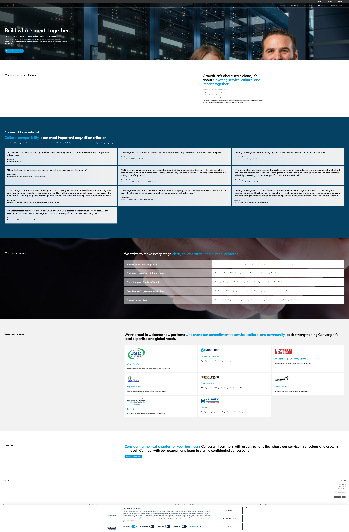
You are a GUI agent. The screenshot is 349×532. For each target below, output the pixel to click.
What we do (294, 5)
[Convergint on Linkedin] (337, 497)
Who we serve (307, 5)
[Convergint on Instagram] (345, 497)
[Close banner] (246, 507)
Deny (229, 526)
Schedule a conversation (133, 456)
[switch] (151, 526)
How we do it (321, 5)
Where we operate (336, 5)
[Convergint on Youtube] (340, 497)
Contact (329, 1)
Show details (194, 526)
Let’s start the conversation (14, 51)
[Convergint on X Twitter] (343, 497)
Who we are (281, 5)
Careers (319, 1)
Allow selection (229, 518)
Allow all (230, 510)
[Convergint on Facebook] (335, 497)
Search (340, 1)
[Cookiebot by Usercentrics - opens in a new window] (111, 528)
